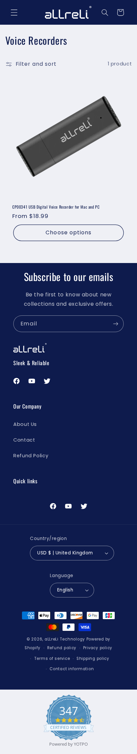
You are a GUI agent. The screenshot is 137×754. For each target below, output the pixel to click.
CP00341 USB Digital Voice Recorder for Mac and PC (55, 206)
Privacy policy (97, 648)
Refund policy (62, 648)
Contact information (72, 669)
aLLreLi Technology (65, 639)
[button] (14, 12)
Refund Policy (30, 455)
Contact (24, 440)
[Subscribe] (115, 323)
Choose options (68, 232)
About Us (25, 424)
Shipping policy (92, 658)
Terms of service (52, 658)
